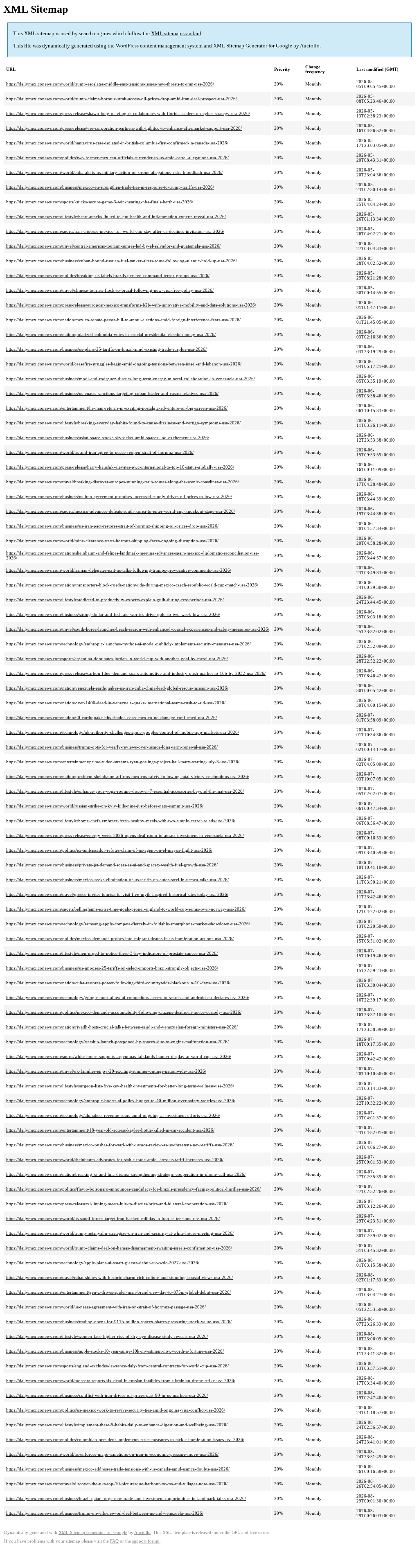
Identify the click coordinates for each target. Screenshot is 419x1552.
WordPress (127, 46)
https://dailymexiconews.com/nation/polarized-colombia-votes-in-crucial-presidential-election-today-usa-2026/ (111, 334)
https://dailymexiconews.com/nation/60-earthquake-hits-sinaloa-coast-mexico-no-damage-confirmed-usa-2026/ (111, 717)
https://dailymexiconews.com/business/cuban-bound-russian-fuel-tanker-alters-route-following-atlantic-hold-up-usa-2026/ (121, 260)
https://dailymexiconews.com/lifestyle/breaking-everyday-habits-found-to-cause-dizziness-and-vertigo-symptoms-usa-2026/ (123, 422)
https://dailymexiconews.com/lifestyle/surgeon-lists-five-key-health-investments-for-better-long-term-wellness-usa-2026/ (120, 1085)
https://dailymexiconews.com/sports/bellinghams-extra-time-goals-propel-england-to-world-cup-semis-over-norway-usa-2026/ (126, 909)
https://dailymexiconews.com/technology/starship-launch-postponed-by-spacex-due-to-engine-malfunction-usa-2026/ (117, 1041)
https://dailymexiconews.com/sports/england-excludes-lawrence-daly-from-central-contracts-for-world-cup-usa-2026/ (117, 1365)
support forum (146, 1541)
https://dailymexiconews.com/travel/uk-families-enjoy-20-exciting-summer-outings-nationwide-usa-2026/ (106, 1071)
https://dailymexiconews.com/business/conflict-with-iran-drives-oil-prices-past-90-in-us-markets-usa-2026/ (107, 1395)
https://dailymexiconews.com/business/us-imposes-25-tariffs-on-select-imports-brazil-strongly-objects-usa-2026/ (112, 967)
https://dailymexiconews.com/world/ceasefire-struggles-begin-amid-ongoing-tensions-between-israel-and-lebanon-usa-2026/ (123, 363)
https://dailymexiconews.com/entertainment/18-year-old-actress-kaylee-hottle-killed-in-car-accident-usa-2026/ (110, 1130)
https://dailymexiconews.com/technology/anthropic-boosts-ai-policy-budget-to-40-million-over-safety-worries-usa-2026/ (120, 1100)
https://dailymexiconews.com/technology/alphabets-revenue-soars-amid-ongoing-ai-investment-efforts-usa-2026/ (113, 1115)
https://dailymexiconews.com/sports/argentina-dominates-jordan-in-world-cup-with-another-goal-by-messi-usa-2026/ (117, 658)
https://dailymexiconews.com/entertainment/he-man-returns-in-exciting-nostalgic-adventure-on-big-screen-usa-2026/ (117, 408)
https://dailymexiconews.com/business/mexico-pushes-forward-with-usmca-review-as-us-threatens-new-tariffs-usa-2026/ (120, 1144)
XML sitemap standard (176, 33)
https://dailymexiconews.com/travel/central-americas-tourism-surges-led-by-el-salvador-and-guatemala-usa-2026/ (113, 246)
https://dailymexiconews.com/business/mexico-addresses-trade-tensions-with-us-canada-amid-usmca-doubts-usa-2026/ (118, 1468)
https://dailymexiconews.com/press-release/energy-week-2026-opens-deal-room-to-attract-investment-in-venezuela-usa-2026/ (125, 835)
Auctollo (310, 46)
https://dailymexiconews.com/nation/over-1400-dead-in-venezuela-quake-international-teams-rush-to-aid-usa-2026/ (115, 702)
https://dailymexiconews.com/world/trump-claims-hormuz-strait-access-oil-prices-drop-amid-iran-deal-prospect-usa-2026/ (121, 98)
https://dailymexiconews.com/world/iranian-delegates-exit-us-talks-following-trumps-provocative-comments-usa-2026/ (118, 570)
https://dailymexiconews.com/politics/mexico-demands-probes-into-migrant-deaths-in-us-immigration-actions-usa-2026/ (120, 938)
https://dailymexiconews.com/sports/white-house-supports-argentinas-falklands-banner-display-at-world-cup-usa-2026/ (118, 1056)
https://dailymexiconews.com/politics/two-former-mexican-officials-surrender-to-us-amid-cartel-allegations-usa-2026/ (117, 157)
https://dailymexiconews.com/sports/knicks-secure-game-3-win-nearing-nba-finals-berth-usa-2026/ (99, 201)
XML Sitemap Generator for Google (252, 46)
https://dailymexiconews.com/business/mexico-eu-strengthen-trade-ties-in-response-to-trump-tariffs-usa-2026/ (110, 187)
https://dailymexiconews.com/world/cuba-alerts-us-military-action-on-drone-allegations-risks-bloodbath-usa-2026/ (114, 172)
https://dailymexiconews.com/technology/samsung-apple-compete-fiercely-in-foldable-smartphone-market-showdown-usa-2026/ (128, 923)
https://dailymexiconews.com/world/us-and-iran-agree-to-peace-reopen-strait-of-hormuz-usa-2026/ (100, 452)
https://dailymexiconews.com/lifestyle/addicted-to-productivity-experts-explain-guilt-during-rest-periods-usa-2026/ (115, 599)
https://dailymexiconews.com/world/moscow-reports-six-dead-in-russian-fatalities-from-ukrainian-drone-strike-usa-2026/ (120, 1380)
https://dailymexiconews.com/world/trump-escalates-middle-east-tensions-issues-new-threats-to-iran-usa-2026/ (110, 83)
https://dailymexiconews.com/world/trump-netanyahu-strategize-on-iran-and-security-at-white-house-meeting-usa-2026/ (120, 1233)
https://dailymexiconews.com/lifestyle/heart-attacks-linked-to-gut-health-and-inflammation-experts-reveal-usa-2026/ (116, 216)
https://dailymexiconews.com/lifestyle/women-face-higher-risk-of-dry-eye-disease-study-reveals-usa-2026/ (107, 1336)
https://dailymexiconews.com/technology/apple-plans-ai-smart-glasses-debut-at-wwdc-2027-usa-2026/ (102, 1262)
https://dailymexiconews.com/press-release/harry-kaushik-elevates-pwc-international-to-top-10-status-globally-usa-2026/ (120, 467)
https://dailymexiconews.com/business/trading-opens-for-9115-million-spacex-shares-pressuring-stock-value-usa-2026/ (119, 1321)
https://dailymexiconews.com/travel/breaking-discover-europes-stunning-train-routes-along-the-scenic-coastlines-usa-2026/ (122, 481)
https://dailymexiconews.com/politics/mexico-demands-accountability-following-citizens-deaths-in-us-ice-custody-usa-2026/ (123, 1012)
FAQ (114, 1541)
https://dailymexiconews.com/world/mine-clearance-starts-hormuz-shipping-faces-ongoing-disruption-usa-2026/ (112, 540)
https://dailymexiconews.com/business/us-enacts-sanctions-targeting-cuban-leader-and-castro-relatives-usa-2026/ (112, 393)
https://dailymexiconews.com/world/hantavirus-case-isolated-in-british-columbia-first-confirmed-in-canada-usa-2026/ (117, 142)
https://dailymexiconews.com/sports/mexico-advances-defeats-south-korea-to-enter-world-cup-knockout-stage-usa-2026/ (120, 511)
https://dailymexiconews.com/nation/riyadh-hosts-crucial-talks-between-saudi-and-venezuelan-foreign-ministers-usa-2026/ (122, 1026)
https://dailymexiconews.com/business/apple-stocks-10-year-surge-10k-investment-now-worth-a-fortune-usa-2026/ (115, 1351)
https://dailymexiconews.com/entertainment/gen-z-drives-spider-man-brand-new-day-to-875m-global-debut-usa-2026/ (118, 1292)
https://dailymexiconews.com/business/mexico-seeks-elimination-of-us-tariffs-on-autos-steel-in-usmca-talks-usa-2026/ (117, 879)
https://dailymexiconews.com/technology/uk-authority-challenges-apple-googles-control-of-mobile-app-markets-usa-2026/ (122, 732)
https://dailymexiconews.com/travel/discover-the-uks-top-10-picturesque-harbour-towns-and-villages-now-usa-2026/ (117, 1483)
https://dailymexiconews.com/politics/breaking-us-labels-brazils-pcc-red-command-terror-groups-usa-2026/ (108, 275)
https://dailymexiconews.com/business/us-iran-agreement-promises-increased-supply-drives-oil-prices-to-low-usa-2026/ (119, 496)
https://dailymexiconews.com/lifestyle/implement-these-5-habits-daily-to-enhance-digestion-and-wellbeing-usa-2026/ (117, 1424)
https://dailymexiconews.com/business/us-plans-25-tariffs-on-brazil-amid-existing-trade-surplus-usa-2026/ (106, 349)
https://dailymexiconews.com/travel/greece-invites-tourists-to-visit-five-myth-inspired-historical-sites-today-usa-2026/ (117, 894)
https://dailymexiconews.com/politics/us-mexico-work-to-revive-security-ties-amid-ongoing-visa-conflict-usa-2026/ (115, 1410)
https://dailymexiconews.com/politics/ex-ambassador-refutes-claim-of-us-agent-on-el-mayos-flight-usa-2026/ (109, 850)
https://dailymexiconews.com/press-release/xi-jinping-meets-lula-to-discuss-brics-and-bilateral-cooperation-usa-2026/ (117, 1203)
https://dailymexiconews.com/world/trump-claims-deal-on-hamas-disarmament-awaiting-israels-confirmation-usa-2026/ (119, 1247)
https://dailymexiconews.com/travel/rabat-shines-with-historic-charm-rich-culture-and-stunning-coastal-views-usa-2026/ (119, 1277)
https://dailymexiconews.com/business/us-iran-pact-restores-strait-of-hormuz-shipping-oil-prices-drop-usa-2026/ (112, 525)
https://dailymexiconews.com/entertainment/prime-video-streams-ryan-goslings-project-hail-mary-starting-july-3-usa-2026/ (122, 761)
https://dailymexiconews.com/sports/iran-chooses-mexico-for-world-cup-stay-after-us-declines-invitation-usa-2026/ (115, 231)
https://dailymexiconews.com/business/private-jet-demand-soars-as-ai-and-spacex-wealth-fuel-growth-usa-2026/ (112, 864)
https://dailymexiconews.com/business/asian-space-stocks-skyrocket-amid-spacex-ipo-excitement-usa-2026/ (107, 437)
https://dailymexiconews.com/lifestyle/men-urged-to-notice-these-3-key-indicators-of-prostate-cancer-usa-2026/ (112, 953)
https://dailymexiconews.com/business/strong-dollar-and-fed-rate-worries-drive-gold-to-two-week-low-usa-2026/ (113, 614)
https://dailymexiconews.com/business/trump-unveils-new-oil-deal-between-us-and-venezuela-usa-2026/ (104, 1513)
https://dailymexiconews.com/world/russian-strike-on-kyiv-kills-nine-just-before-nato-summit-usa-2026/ (104, 805)
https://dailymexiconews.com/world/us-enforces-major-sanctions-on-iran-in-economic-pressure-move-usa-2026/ (112, 1454)
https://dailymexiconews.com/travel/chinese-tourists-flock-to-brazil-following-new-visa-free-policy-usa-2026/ (110, 290)
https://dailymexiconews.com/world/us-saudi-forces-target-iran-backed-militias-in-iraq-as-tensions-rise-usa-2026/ (113, 1218)
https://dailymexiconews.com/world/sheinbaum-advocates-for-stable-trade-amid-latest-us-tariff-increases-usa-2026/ (114, 1159)
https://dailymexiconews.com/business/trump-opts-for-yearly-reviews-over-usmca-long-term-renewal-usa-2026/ (112, 746)
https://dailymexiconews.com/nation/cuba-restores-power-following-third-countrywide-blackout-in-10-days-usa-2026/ (118, 982)
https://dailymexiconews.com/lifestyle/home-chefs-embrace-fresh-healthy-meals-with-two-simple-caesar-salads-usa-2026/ (120, 820)
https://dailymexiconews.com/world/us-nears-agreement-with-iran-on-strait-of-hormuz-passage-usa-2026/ (106, 1306)
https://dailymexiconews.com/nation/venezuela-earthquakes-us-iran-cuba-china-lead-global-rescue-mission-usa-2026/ (117, 688)
